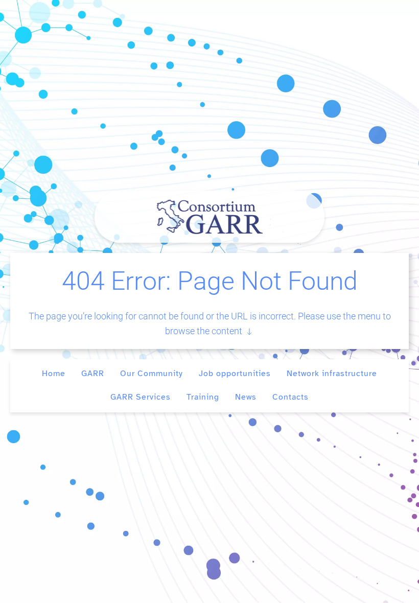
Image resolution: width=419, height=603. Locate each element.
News (246, 397)
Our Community (151, 373)
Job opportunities (235, 373)
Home (53, 373)
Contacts (290, 397)
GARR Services (140, 397)
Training (203, 397)
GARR (92, 373)
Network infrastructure (332, 373)
